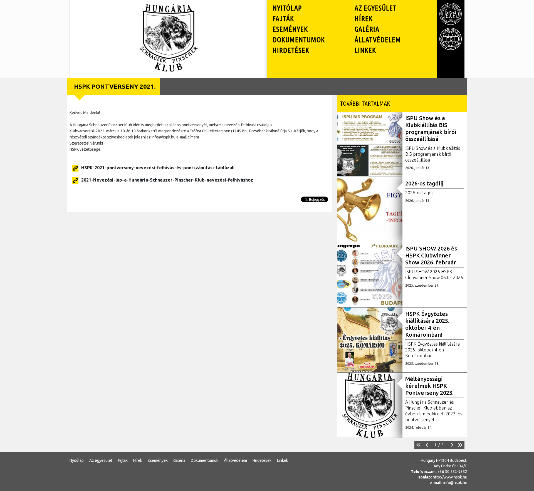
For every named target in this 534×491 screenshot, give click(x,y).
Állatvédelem (378, 40)
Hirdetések (291, 50)
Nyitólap (287, 8)
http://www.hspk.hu (450, 477)
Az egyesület (376, 8)
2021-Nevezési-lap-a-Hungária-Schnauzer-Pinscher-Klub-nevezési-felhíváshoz (167, 179)
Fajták (283, 18)
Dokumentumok (299, 40)
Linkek (365, 50)
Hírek (364, 18)
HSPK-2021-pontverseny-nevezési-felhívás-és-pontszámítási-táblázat (157, 167)
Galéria (367, 29)
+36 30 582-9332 (452, 471)
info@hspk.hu (455, 482)
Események (290, 29)
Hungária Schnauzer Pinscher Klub (168, 9)
